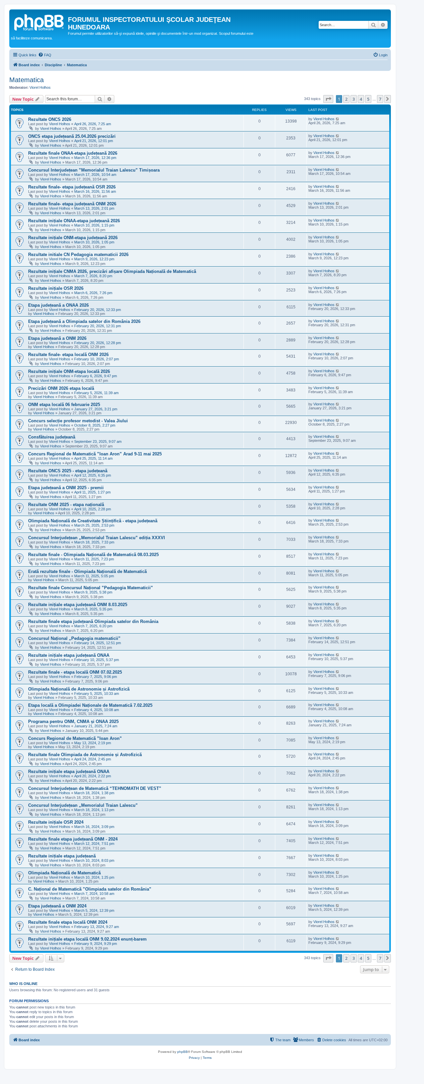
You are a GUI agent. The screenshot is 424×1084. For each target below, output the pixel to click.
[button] (328, 99)
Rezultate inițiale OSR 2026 (55, 288)
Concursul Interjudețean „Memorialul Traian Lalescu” (83, 805)
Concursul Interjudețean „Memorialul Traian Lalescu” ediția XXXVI (96, 537)
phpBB (182, 1052)
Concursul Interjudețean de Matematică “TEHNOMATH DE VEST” (94, 788)
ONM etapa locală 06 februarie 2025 (64, 404)
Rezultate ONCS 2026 (49, 119)
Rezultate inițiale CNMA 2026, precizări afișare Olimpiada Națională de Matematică (112, 271)
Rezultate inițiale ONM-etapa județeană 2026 (73, 237)
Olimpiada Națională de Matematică (64, 872)
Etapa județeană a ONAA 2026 (58, 305)
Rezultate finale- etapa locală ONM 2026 (68, 354)
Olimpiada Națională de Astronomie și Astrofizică (79, 689)
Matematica (26, 79)
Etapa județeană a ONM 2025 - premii (66, 487)
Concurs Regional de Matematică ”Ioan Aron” (75, 738)
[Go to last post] (338, 119)
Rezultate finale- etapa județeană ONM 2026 (72, 203)
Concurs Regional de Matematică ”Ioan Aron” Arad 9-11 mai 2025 (95, 453)
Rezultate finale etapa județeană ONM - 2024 (73, 839)
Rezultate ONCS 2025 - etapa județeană (67, 470)
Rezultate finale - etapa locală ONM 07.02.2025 (75, 672)
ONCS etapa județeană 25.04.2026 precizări (72, 136)
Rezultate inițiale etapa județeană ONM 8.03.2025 (77, 604)
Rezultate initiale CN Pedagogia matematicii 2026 (78, 254)
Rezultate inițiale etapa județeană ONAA (68, 655)
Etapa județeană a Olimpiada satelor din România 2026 (84, 321)
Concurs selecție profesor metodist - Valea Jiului (78, 420)
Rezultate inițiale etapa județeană (62, 855)
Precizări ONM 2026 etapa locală (61, 388)
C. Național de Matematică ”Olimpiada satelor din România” (89, 889)
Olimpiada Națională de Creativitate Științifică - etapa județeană (92, 520)
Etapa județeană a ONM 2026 (57, 338)
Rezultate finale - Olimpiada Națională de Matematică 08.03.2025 (93, 554)
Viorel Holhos (40, 87)
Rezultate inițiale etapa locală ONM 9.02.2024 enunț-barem (87, 939)
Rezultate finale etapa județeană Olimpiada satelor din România (93, 621)
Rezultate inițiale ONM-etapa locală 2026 (69, 371)
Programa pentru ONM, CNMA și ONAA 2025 (73, 721)
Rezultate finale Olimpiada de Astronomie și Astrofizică (85, 754)
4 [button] (361, 99)
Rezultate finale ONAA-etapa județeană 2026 (72, 153)
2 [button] (346, 99)
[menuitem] (44, 55)
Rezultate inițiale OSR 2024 (55, 822)
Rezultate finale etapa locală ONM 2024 (67, 922)
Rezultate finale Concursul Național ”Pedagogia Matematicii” (90, 587)
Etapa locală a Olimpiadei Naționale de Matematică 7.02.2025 (90, 705)
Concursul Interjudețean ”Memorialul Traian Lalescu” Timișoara (94, 170)
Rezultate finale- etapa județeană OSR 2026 (72, 186)
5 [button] (368, 99)
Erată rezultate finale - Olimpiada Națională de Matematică (87, 571)
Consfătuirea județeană (51, 437)
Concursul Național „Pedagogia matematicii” (74, 638)
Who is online (23, 984)
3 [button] (353, 99)
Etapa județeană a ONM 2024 (57, 905)
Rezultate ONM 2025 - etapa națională (66, 504)
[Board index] (39, 21)
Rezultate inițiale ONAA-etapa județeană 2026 (74, 220)
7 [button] (380, 99)
